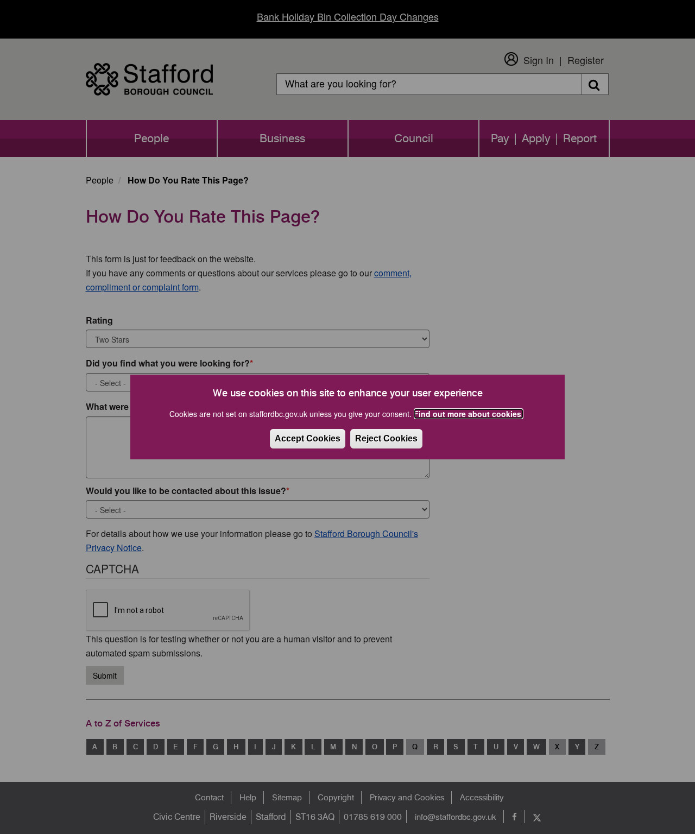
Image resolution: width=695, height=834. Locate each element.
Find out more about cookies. (468, 413)
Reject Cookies (386, 438)
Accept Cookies (307, 438)
